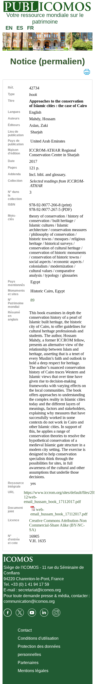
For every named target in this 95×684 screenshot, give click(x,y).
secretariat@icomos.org (39, 590)
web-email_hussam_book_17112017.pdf (58, 511)
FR (30, 28)
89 (32, 300)
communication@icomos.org (29, 601)
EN (9, 28)
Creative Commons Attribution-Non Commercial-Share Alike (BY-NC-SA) (58, 525)
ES (19, 28)
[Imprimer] (86, 71)
